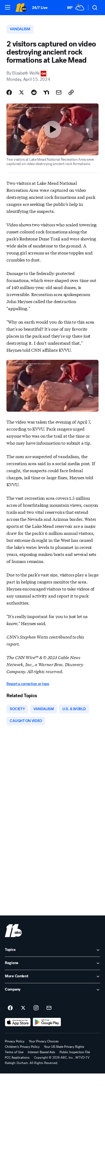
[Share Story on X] (21, 92)
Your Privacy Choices (44, 1041)
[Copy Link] (71, 92)
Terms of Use (14, 1052)
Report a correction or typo (27, 683)
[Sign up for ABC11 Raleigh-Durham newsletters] (49, 1008)
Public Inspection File (75, 1052)
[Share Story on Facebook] (9, 92)
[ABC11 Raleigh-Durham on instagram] (36, 1008)
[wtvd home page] (13, 930)
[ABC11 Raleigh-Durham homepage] (21, 7)
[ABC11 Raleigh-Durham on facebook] (10, 1008)
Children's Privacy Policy (22, 1046)
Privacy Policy (14, 1041)
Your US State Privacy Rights (64, 1046)
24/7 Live (39, 7)
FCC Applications (17, 1057)
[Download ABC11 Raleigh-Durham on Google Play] (47, 1022)
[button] (7, 7)
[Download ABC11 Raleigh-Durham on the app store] (18, 1022)
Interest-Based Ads (41, 1052)
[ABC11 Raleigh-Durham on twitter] (23, 1008)
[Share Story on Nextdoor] (46, 92)
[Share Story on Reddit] (33, 92)
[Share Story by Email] (58, 92)
